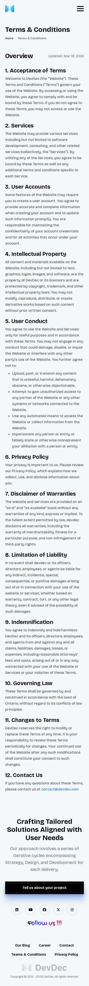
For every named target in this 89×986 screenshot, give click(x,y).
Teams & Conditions (28, 954)
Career (45, 945)
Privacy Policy (66, 954)
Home (9, 38)
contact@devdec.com (60, 789)
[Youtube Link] (30, 909)
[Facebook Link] (44, 909)
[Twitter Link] (58, 909)
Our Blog (22, 945)
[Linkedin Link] (17, 909)
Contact (66, 945)
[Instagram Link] (72, 909)
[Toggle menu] (80, 8)
